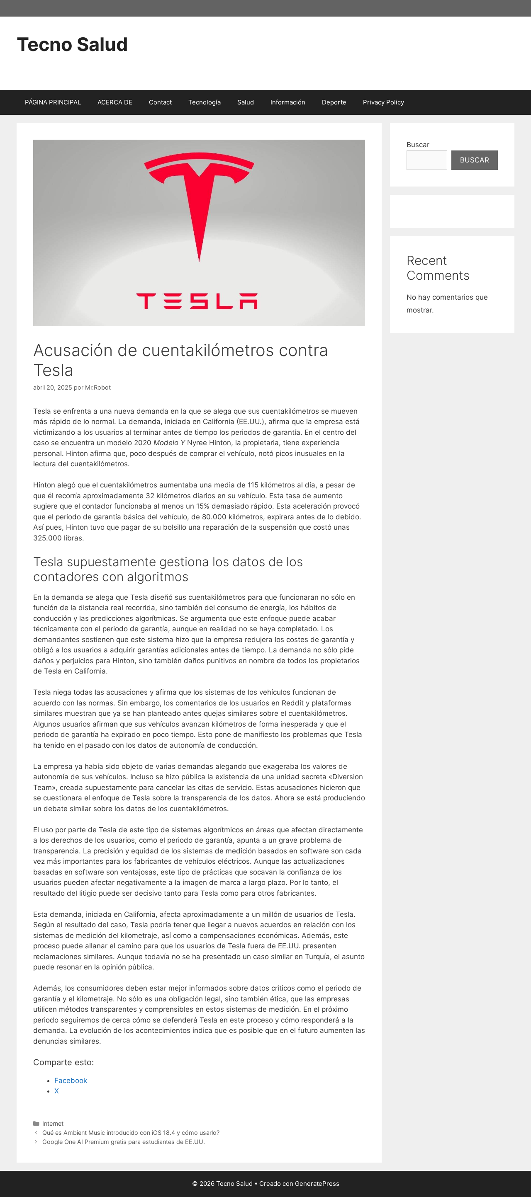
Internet (52, 1123)
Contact (160, 102)
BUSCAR (474, 160)
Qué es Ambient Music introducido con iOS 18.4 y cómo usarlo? (130, 1132)
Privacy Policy (383, 102)
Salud (245, 102)
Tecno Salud (72, 44)
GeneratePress (317, 1183)
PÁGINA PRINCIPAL (53, 102)
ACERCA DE (114, 102)
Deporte (334, 102)
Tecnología (204, 102)
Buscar (418, 145)
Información (287, 102)
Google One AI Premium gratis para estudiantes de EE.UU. (123, 1141)
